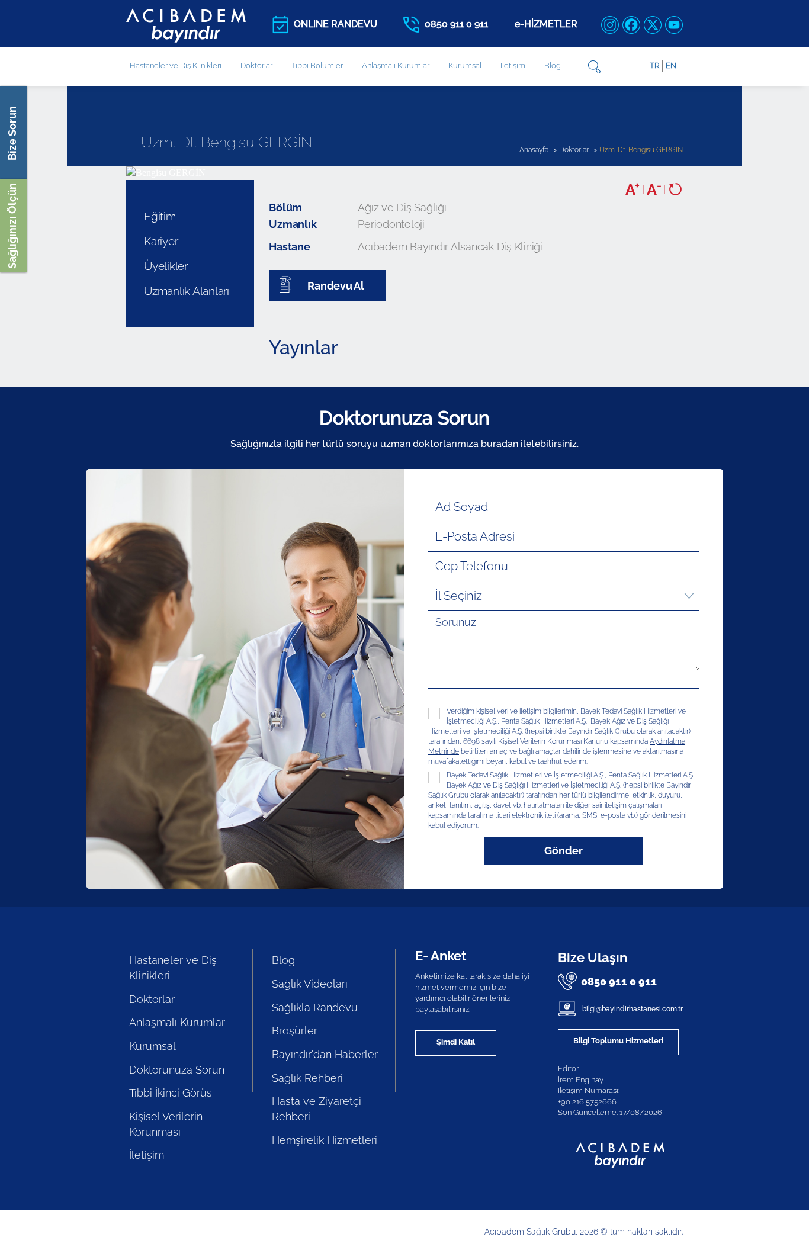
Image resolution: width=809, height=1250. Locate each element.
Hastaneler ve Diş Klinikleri (173, 968)
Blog (552, 65)
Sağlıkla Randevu (315, 1007)
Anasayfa (533, 150)
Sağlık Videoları (310, 984)
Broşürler (294, 1030)
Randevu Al (335, 285)
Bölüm (285, 207)
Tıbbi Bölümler (317, 65)
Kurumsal (464, 65)
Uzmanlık (292, 224)
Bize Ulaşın (592, 957)
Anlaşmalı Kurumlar (395, 65)
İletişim (512, 65)
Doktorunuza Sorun (176, 1069)
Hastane (289, 246)
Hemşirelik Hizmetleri (324, 1140)
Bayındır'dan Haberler (325, 1054)
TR (654, 65)
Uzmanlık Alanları (186, 290)
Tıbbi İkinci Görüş (170, 1093)
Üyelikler (166, 265)
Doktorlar (256, 65)
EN (671, 65)
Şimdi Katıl (455, 1041)
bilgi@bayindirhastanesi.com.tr (631, 1009)
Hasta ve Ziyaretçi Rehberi (316, 1109)
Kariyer (161, 241)
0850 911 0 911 (619, 981)
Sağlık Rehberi (307, 1078)
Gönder (563, 850)
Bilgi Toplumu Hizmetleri (618, 1040)
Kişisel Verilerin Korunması (166, 1124)
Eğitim (160, 216)
